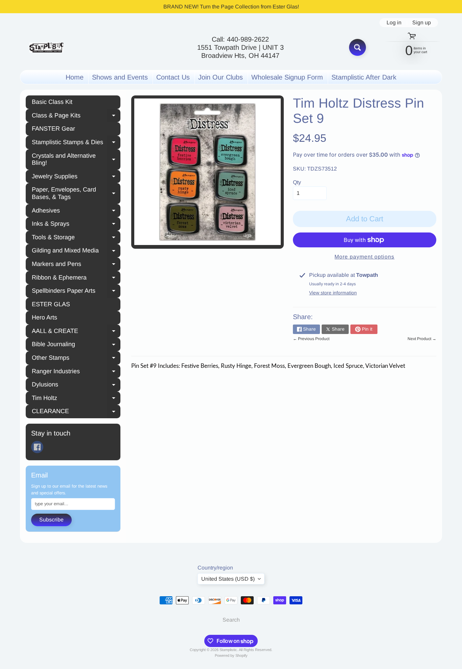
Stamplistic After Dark (363, 77)
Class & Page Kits (76, 116)
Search (231, 620)
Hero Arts (44, 317)
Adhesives (76, 211)
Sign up (421, 22)
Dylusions (76, 385)
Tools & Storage (76, 238)
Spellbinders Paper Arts (76, 291)
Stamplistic (228, 650)
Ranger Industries (76, 372)
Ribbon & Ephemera (76, 278)
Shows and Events (120, 77)
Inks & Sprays (76, 224)
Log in (394, 22)
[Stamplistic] (46, 47)
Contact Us (173, 77)
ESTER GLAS (51, 304)
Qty (297, 182)
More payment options (364, 257)
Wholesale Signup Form (287, 77)
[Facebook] (37, 447)
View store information (333, 292)
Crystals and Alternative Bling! (76, 159)
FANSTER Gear (53, 128)
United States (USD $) (228, 579)
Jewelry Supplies (76, 177)
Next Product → (422, 338)
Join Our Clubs (220, 77)
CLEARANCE (76, 412)
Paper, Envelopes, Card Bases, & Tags (76, 193)
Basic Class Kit (52, 101)
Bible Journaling (76, 345)
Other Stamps (76, 358)
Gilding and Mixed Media (76, 251)
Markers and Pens (76, 265)
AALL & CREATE (76, 332)
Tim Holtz (76, 399)
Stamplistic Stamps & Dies (76, 143)
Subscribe (51, 519)
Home (75, 77)
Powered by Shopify (231, 655)
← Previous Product (311, 338)
